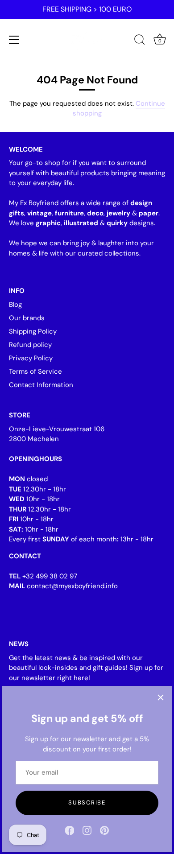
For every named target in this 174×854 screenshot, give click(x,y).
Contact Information (41, 384)
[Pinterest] (104, 829)
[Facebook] (69, 829)
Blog (15, 304)
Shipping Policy (33, 331)
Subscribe (86, 802)
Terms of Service (35, 371)
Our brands (27, 318)
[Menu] (14, 40)
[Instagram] (87, 829)
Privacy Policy (31, 358)
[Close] (160, 697)
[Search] (139, 41)
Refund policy (30, 344)
